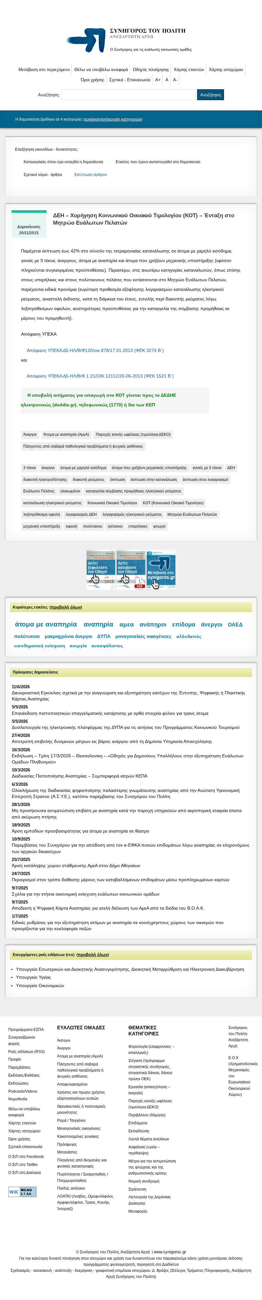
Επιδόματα (137, 1123)
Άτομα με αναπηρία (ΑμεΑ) (66, 434)
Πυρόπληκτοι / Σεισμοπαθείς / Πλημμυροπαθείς (82, 1177)
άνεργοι (48, 468)
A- (175, 79)
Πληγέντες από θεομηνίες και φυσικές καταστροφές (82, 1163)
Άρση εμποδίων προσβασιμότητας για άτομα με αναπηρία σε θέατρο (80, 830)
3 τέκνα (29, 468)
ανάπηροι (153, 624)
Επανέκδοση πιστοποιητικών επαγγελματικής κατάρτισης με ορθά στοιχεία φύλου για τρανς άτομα (110, 713)
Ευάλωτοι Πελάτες (39, 491)
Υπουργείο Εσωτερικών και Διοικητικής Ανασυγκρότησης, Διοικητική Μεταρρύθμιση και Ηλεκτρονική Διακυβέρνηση (130, 969)
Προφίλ (14, 1059)
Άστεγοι (63, 1040)
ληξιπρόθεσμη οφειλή (41, 514)
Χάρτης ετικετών (189, 69)
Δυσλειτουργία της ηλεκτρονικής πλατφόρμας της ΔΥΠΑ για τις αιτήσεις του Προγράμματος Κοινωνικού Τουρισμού (126, 727)
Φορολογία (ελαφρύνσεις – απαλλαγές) (151, 1049)
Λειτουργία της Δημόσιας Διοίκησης (149, 1200)
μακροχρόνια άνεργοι (68, 636)
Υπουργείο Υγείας (33, 977)
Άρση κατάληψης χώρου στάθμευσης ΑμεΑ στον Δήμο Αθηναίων (76, 865)
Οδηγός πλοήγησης (151, 69)
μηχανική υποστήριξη (41, 526)
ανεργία (78, 645)
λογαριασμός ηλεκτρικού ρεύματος (132, 514)
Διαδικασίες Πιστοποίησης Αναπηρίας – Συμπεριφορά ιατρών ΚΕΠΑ (79, 775)
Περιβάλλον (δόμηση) (147, 1115)
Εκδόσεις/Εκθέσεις (24, 1075)
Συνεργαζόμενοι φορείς (21, 1040)
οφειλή (71, 526)
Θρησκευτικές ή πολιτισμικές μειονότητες (81, 1109)
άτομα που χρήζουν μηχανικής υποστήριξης (149, 468)
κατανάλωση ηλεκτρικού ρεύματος (52, 503)
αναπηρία (98, 624)
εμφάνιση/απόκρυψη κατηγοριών (113, 119)
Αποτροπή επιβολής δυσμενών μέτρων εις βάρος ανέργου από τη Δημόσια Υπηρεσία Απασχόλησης (112, 741)
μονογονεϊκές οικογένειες (143, 636)
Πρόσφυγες (67, 1144)
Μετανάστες (67, 1152)
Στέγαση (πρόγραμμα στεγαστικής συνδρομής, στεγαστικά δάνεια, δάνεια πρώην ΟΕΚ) (150, 1069)
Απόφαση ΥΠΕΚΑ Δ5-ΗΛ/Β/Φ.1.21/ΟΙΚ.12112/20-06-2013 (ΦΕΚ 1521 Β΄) (100, 376)
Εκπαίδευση (138, 1131)
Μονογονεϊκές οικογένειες (79, 1128)
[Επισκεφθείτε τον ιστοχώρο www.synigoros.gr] (161, 588)
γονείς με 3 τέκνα (207, 468)
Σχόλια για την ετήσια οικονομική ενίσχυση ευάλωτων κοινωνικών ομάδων (85, 894)
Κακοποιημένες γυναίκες (78, 1136)
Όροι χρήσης (92, 79)
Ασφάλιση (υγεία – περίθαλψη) (144, 1149)
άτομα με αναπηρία (46, 624)
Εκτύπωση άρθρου (90, 174)
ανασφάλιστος (107, 645)
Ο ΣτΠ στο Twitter (23, 1164)
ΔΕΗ (231, 468)
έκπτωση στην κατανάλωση (154, 479)
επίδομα (183, 624)
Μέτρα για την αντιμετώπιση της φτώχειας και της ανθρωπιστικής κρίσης (152, 1167)
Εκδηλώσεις (18, 1083)
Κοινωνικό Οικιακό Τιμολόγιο (112, 503)
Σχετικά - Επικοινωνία (129, 79)
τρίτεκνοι (115, 526)
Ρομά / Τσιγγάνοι (71, 1120)
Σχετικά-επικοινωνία (25, 1146)
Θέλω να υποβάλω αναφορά (101, 69)
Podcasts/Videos (22, 1091)
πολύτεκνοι (92, 526)
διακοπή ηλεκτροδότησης (45, 479)
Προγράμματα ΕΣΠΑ (26, 1029)
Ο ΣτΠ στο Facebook (26, 1156)
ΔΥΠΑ (104, 636)
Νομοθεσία (17, 1099)
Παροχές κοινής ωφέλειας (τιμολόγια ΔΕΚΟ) (133, 434)
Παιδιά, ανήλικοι (71, 1188)
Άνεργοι (30, 434)
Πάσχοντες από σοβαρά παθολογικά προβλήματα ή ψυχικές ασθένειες (83, 446)
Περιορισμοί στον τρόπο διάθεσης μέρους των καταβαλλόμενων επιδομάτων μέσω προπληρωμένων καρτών (120, 879)
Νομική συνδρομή (143, 1181)
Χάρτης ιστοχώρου (226, 69)
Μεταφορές (138, 1211)
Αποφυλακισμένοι (72, 1084)
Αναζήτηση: (49, 94)
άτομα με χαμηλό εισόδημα (83, 468)
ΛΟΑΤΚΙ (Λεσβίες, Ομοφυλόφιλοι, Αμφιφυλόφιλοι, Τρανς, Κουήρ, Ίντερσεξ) (85, 1202)
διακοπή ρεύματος (88, 479)
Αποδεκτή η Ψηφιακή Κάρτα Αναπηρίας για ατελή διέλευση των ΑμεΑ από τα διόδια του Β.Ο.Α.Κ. (108, 908)
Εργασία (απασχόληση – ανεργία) (149, 1090)
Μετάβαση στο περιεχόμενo (44, 69)
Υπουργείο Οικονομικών (40, 985)
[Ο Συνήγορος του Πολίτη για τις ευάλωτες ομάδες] (131, 54)
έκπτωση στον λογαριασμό (205, 479)
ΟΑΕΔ (235, 624)
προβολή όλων (66, 607)
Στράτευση (137, 1189)
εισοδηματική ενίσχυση (39, 645)
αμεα (126, 624)
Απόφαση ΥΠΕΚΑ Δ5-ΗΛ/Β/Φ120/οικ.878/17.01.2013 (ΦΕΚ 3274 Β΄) (95, 350)
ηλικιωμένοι (70, 491)
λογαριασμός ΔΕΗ (81, 514)
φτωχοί (159, 526)
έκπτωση (117, 479)
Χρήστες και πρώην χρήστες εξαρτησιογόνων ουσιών (81, 1095)
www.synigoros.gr (170, 1251)
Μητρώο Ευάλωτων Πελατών (192, 514)
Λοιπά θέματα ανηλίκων (148, 1139)
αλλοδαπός (188, 636)
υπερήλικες (138, 526)
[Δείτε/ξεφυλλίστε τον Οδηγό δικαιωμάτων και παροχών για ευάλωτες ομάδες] (102, 588)
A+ (158, 79)
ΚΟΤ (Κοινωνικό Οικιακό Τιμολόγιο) (173, 503)
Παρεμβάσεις (19, 1067)
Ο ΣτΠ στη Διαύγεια (24, 1172)
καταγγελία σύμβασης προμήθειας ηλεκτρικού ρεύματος (133, 491)
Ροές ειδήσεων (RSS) (26, 1051)
